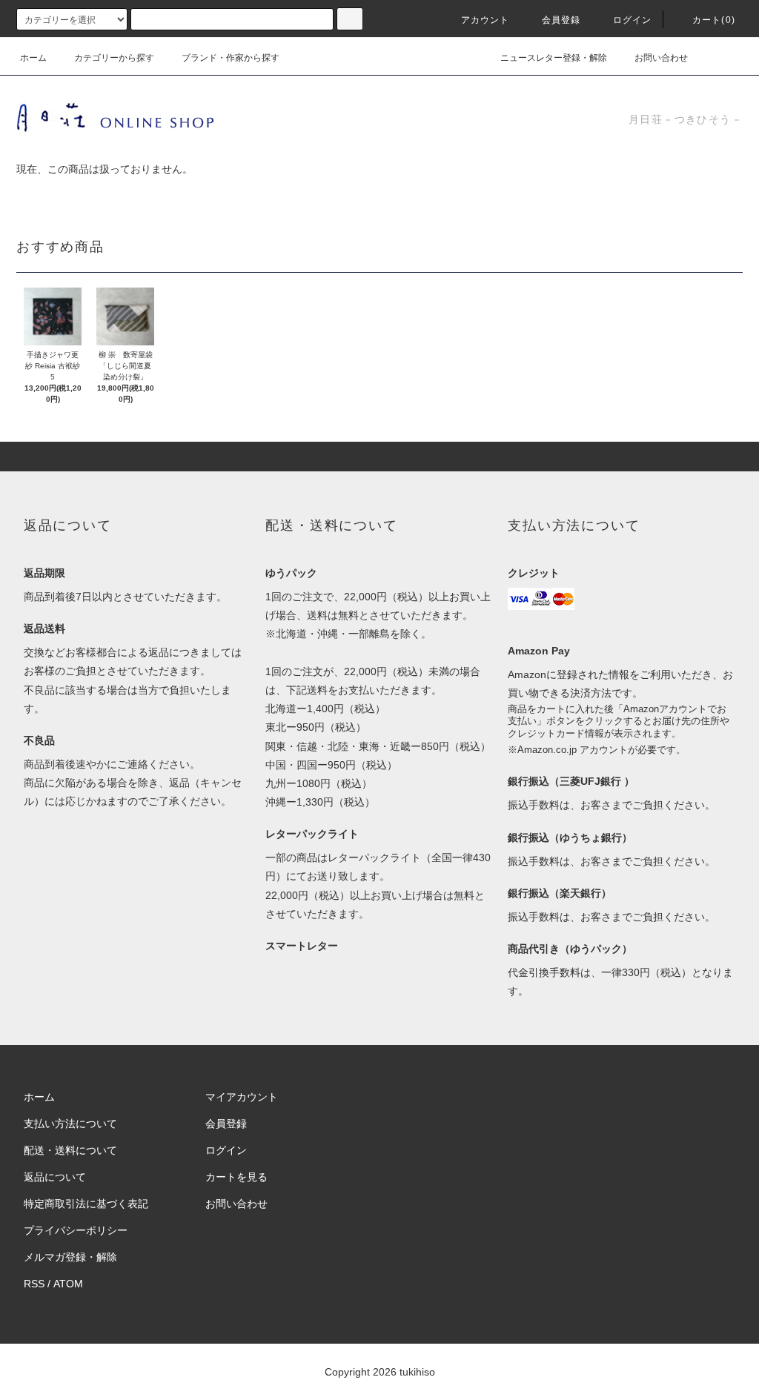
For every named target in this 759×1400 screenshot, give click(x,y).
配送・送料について (70, 1150)
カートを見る (236, 1177)
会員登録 (561, 20)
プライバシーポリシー (75, 1230)
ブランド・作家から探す (230, 58)
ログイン (632, 20)
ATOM (68, 1284)
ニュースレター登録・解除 (553, 58)
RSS (34, 1284)
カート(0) (713, 20)
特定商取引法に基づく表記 (86, 1204)
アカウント (485, 20)
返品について (55, 1177)
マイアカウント (241, 1097)
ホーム (33, 58)
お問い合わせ (661, 58)
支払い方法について (70, 1123)
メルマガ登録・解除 (70, 1257)
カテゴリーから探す (114, 58)
